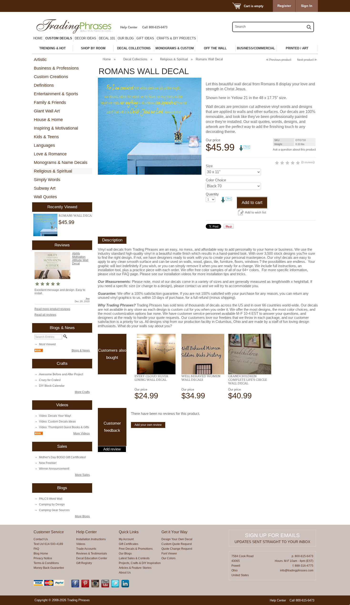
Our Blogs (125, 553)
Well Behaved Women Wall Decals (200, 378)
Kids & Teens (46, 136)
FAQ (36, 548)
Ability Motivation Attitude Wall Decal (80, 258)
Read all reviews (45, 314)
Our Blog (126, 38)
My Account (126, 539)
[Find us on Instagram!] (95, 586)
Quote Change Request (176, 548)
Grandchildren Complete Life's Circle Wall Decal (247, 379)
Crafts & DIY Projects (176, 38)
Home (38, 38)
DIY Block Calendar (52, 385)
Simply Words (47, 179)
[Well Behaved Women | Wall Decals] (203, 354)
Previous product (278, 59)
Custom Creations (51, 76)
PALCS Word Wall (50, 498)
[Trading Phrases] (77, 26)
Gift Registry (84, 563)
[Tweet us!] (115, 586)
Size (209, 166)
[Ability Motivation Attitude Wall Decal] (52, 278)
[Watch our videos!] (105, 586)
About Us (125, 572)
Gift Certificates (128, 544)
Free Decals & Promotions (136, 548)
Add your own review (148, 425)
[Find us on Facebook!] (75, 586)
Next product (307, 59)
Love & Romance (50, 154)
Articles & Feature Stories (135, 567)
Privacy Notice (43, 558)
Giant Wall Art (47, 111)
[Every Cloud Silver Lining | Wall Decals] (156, 354)
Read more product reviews (52, 309)
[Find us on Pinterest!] (85, 586)
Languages (44, 145)
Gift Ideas (145, 38)
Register (284, 6)
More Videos (81, 433)
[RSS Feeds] (39, 351)
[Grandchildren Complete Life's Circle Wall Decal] (249, 354)
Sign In (306, 6)
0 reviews (308, 162)
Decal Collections (135, 59)
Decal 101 (107, 38)
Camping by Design (52, 504)
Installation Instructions (91, 539)
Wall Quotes (45, 196)
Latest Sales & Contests (134, 558)
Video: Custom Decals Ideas (57, 421)
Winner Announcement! (54, 468)
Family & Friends (50, 102)
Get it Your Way (174, 532)
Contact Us (41, 539)
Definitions (44, 85)
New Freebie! (47, 463)
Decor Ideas (85, 38)
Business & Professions (56, 68)
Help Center (128, 27)
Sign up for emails (272, 535)
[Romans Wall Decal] (45, 225)
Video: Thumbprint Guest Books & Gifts (64, 427)
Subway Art (44, 188)
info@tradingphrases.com (296, 570)
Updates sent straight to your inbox (272, 542)
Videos (80, 544)
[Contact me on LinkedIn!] (125, 586)
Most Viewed (47, 344)
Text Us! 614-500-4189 (48, 544)
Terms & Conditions (46, 563)
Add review (112, 449)
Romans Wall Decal (76, 215)
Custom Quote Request (176, 544)
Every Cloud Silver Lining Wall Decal (151, 378)
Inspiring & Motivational (56, 128)
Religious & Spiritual (53, 171)
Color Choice (216, 180)
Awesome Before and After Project (61, 374)
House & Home (48, 119)
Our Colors (168, 558)
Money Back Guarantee (49, 567)
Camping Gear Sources (54, 510)
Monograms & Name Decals (60, 162)
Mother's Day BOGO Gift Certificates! (62, 457)
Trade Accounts (86, 548)
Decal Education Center (91, 558)
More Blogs (82, 516)
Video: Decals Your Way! (55, 415)
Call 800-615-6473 (154, 27)
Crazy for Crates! (50, 380)
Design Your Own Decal (176, 539)
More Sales (82, 475)
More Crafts (82, 392)
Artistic (40, 59)
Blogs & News (81, 350)
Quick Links (129, 532)
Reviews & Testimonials (91, 553)
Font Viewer (169, 553)
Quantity (212, 194)
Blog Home (41, 553)
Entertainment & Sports (56, 94)
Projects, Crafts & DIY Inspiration (140, 563)
